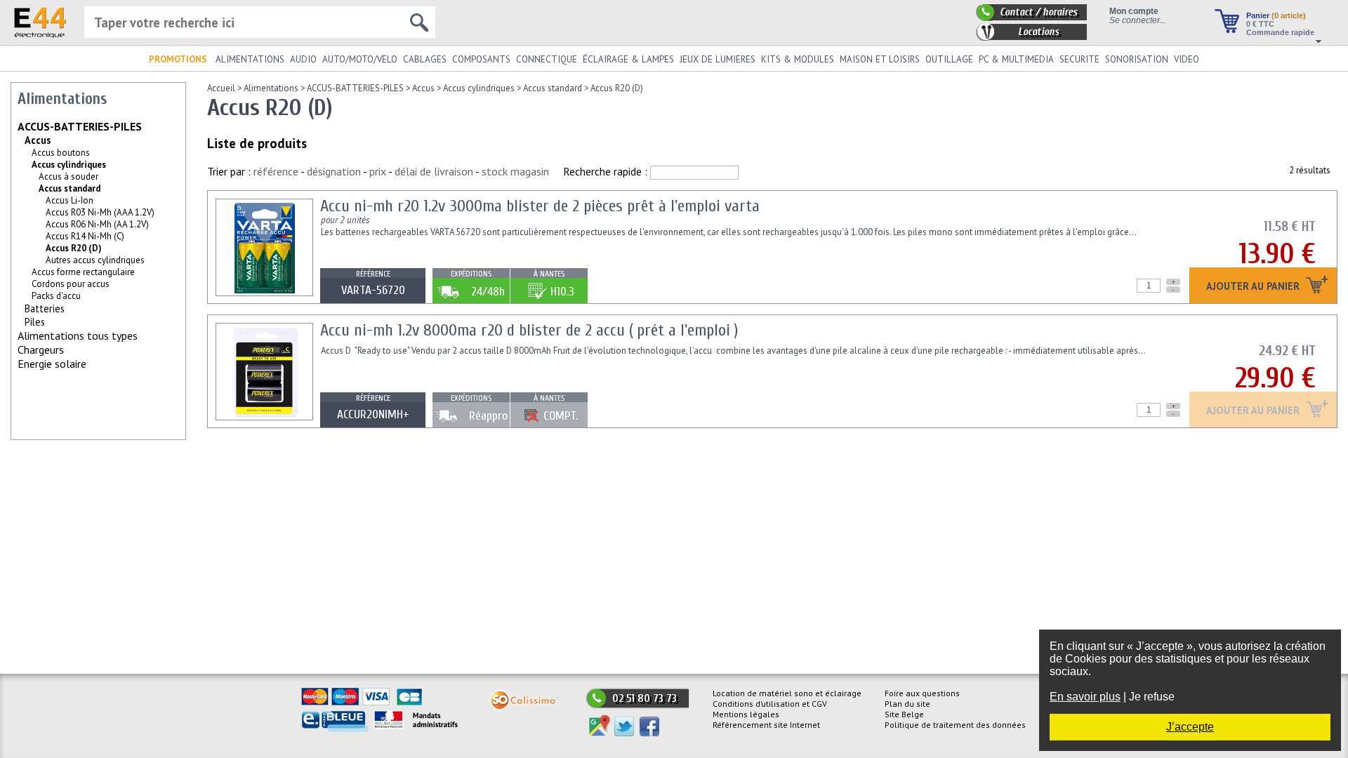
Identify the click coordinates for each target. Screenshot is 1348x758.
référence (275, 171)
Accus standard (69, 188)
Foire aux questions (922, 693)
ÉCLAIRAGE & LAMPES (628, 59)
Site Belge (904, 714)
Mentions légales (746, 714)
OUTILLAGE (949, 59)
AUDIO (303, 59)
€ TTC (1260, 24)
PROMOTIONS (178, 59)
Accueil (221, 88)
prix (377, 171)
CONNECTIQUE (546, 59)
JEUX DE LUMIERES (717, 59)
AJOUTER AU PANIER (1254, 286)
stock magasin (515, 171)
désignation (334, 171)
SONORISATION (1136, 59)
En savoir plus (1085, 697)
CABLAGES (425, 59)
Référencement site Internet (766, 724)
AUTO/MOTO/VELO (359, 59)
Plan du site (907, 703)
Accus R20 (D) (616, 88)
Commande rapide (1280, 32)
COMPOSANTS (481, 59)
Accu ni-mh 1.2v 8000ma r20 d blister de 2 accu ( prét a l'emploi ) (529, 330)
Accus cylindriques (69, 165)
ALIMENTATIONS (250, 59)
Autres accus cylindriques (95, 260)
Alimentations (271, 88)
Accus (38, 140)
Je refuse (1152, 697)
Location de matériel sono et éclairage (787, 693)
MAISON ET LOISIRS (880, 59)
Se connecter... (1137, 20)
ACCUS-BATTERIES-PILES (80, 126)
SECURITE (1079, 59)
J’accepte (1190, 727)
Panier (1276, 15)
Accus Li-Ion (69, 200)
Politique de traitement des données (955, 724)
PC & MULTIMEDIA (1016, 59)
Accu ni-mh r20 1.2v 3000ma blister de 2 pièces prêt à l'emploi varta (540, 206)
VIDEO (1186, 59)
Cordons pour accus (71, 284)
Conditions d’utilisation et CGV (770, 703)
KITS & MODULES (797, 59)
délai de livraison (434, 171)
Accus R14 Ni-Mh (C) (85, 236)
